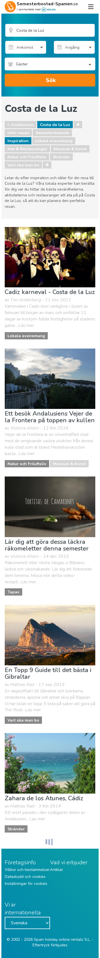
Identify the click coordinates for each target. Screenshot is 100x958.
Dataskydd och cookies (25, 876)
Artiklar (56, 869)
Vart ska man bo (23, 165)
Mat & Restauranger (27, 149)
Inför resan (18, 132)
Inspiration (18, 141)
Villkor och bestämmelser (27, 869)
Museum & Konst (70, 149)
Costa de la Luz (55, 124)
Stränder (61, 157)
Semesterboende (52, 132)
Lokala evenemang (53, 141)
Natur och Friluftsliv (27, 157)
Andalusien (22, 124)
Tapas (13, 592)
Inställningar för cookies (26, 883)
